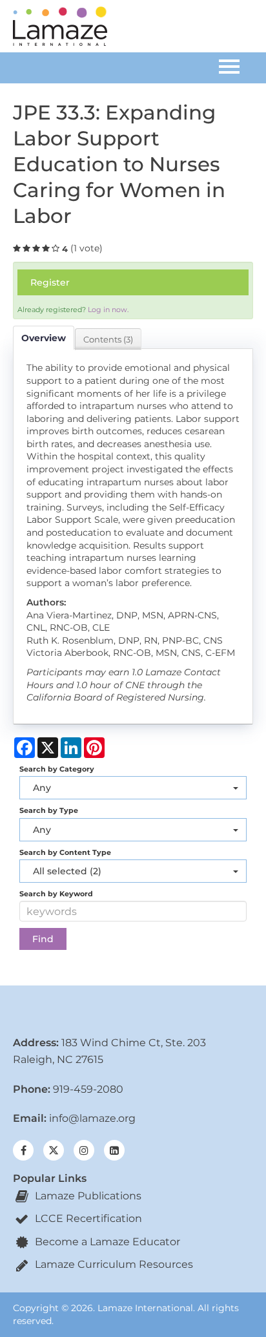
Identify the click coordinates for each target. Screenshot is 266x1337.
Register (50, 282)
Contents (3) (108, 339)
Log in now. (108, 309)
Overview (43, 338)
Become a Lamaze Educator (106, 1242)
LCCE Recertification (87, 1218)
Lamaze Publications (86, 1196)
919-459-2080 (88, 1089)
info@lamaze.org (92, 1118)
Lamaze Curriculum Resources (112, 1264)
